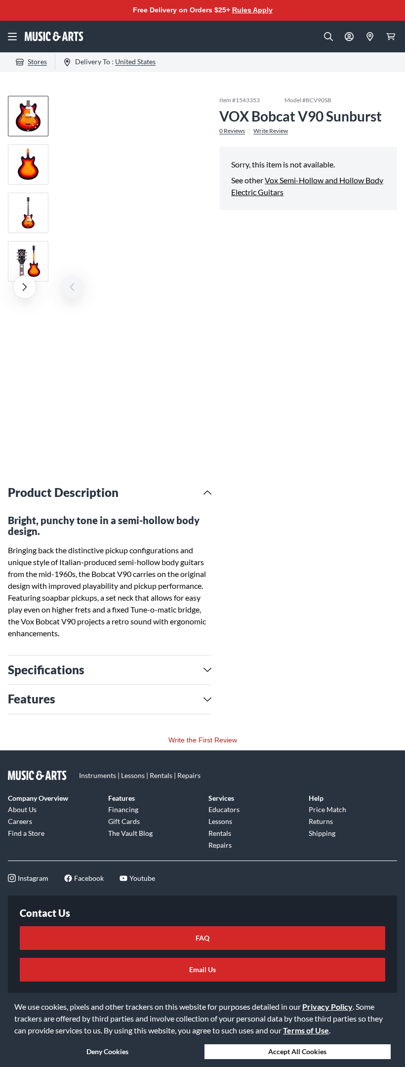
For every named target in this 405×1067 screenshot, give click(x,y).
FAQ (202, 938)
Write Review (270, 130)
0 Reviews (232, 130)
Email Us (202, 969)
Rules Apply (252, 10)
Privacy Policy (327, 1006)
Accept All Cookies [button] (297, 1051)
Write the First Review (202, 740)
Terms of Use (306, 1030)
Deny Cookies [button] (107, 1051)
